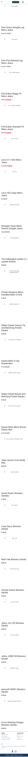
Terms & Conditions (6, 737)
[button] (23, 2)
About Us (19, 734)
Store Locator (20, 736)
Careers (19, 737)
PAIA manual (4, 736)
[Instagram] (15, 751)
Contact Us (19, 739)
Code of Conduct (5, 739)
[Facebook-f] (12, 751)
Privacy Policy (4, 734)
